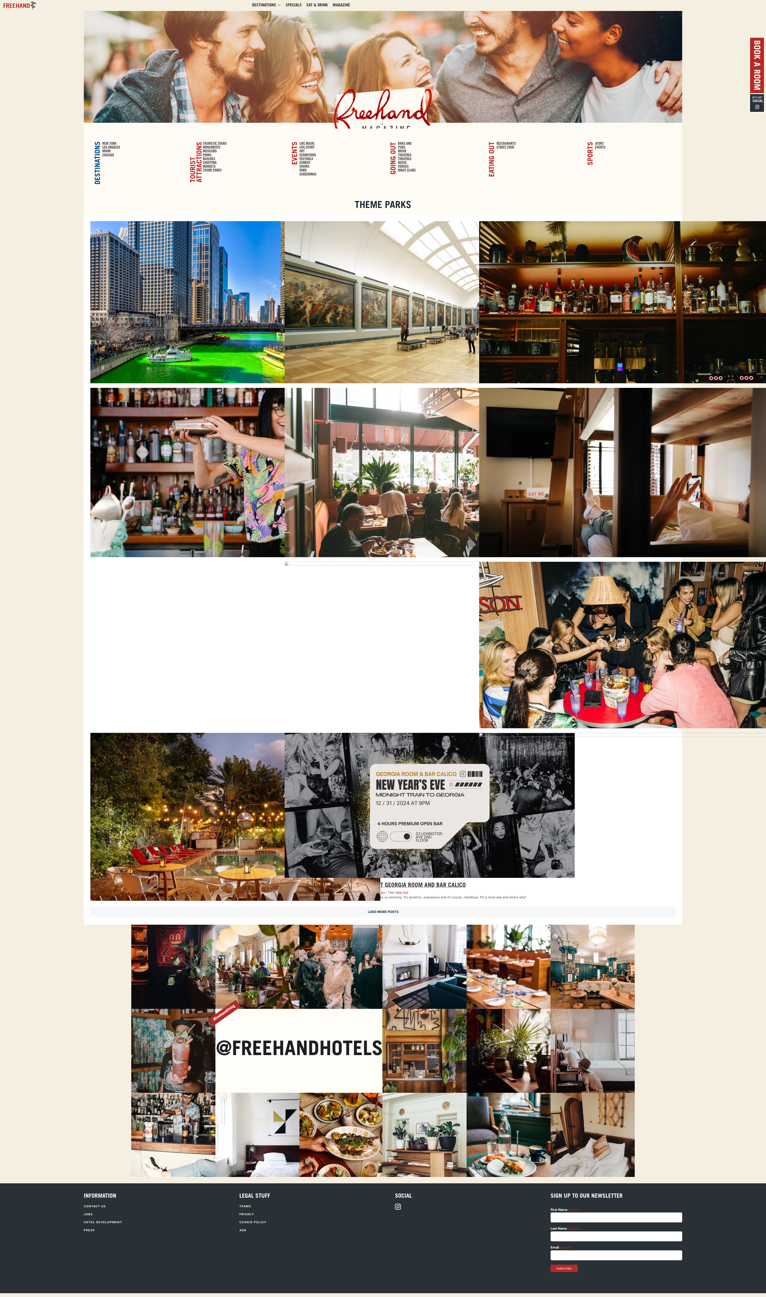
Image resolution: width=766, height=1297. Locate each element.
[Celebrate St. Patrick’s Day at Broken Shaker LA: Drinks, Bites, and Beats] (235, 484)
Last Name (565, 1228)
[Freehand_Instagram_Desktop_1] (257, 926)
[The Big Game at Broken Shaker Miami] (235, 829)
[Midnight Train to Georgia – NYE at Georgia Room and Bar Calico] (430, 805)
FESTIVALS (306, 159)
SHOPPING (210, 162)
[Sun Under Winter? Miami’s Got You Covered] (430, 658)
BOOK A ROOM (756, 65)
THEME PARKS (212, 170)
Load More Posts (383, 912)
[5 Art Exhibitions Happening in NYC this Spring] (430, 317)
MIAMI (106, 151)
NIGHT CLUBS (407, 170)
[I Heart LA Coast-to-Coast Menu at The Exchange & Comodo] (430, 484)
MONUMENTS (211, 147)
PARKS (207, 155)
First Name (566, 1210)
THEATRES (405, 159)
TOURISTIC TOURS (215, 143)
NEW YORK (109, 143)
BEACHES (209, 159)
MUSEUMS (210, 151)
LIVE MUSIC (307, 143)
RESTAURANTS (506, 143)
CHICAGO (108, 155)
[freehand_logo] (19, 3)
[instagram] (398, 1207)
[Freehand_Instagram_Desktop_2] (508, 926)
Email (561, 1247)
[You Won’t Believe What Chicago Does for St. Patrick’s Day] (235, 317)
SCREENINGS (307, 174)
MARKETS (209, 166)
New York (402, 892)
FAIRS (303, 170)
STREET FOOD (505, 147)
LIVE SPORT (307, 147)
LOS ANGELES (111, 147)
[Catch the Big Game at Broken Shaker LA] (235, 658)
